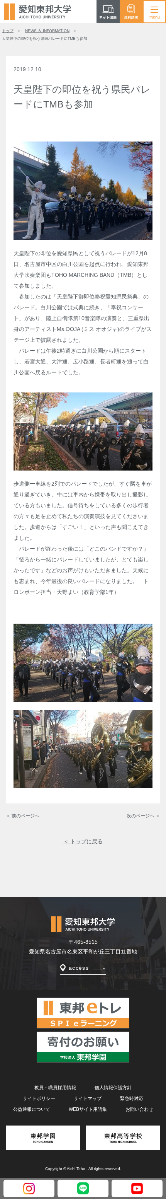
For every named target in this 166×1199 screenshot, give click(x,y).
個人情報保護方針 (113, 1087)
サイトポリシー (39, 1098)
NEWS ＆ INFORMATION (47, 31)
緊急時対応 (131, 1098)
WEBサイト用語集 (88, 1109)
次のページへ (140, 816)
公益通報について (31, 1109)
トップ (8, 31)
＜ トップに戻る (83, 841)
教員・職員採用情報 (55, 1087)
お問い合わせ (139, 1109)
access (79, 968)
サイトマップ (88, 1098)
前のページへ (25, 816)
